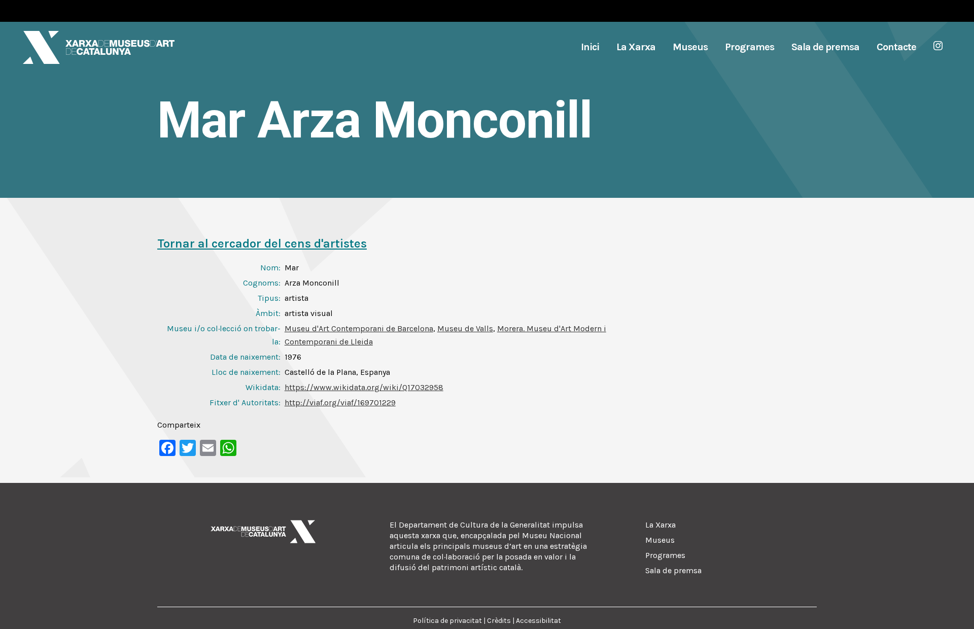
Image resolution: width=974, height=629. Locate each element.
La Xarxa (660, 525)
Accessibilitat (538, 620)
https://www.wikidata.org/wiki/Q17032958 (364, 387)
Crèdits (499, 620)
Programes (665, 555)
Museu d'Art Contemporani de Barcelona (359, 328)
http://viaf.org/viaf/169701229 (340, 402)
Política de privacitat (447, 620)
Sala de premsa (673, 570)
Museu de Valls (465, 328)
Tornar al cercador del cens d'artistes (262, 243)
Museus (660, 540)
